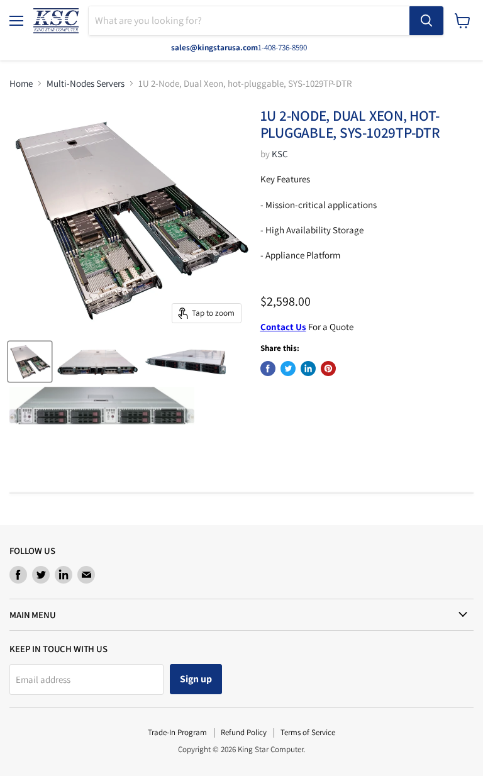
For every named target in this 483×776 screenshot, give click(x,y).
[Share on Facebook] (267, 368)
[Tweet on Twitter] (288, 368)
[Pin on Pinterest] (328, 368)
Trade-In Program (177, 732)
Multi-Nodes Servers (86, 83)
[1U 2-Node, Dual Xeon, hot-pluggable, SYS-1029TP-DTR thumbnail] (30, 361)
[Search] (426, 20)
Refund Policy (244, 732)
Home (21, 83)
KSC (280, 154)
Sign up (196, 678)
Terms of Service (307, 732)
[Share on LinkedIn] (308, 368)
